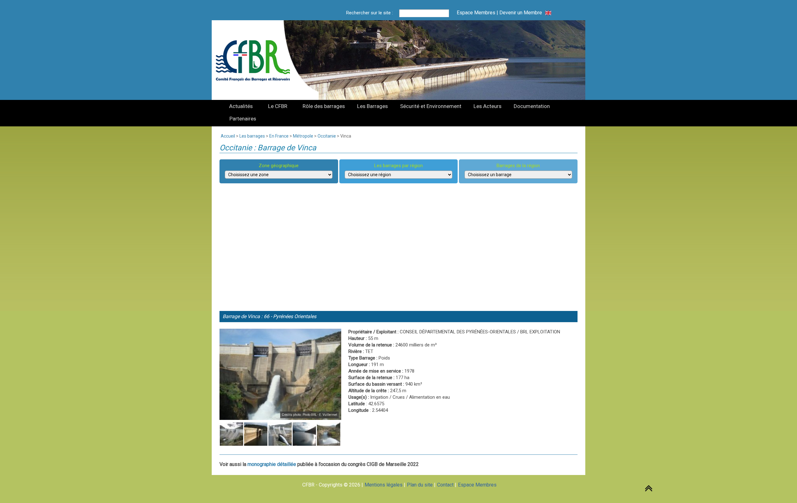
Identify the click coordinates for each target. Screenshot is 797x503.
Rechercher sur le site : (369, 13)
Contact (445, 485)
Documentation (532, 106)
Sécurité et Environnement (430, 106)
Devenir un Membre (520, 13)
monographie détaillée (272, 464)
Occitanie (327, 136)
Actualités (241, 106)
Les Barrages (372, 106)
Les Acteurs (488, 106)
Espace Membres (476, 13)
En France (279, 136)
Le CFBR (277, 106)
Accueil (228, 136)
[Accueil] (256, 60)
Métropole (303, 136)
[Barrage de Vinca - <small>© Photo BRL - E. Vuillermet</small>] (280, 374)
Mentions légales (384, 485)
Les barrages (252, 136)
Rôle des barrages (324, 106)
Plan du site (420, 485)
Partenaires (242, 118)
